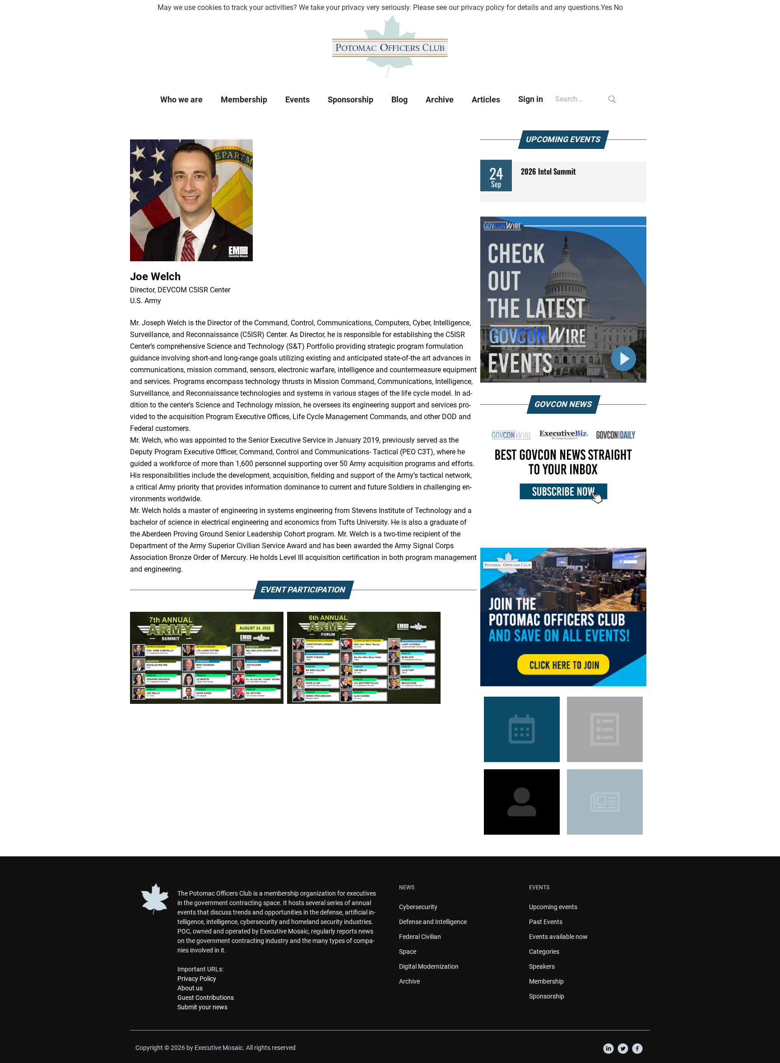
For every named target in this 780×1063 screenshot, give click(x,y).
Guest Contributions (205, 997)
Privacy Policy (196, 978)
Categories (544, 951)
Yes (606, 7)
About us (190, 988)
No (618, 7)
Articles (486, 99)
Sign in (530, 99)
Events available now (558, 936)
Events (297, 99)
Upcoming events (553, 906)
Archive (440, 99)
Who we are (181, 99)
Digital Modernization (429, 966)
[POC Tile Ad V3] (563, 617)
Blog (399, 99)
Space (407, 951)
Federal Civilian (420, 936)
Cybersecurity (418, 906)
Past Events (545, 921)
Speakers (542, 966)
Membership (244, 99)
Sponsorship (350, 99)
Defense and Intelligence (433, 921)
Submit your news (202, 1007)
